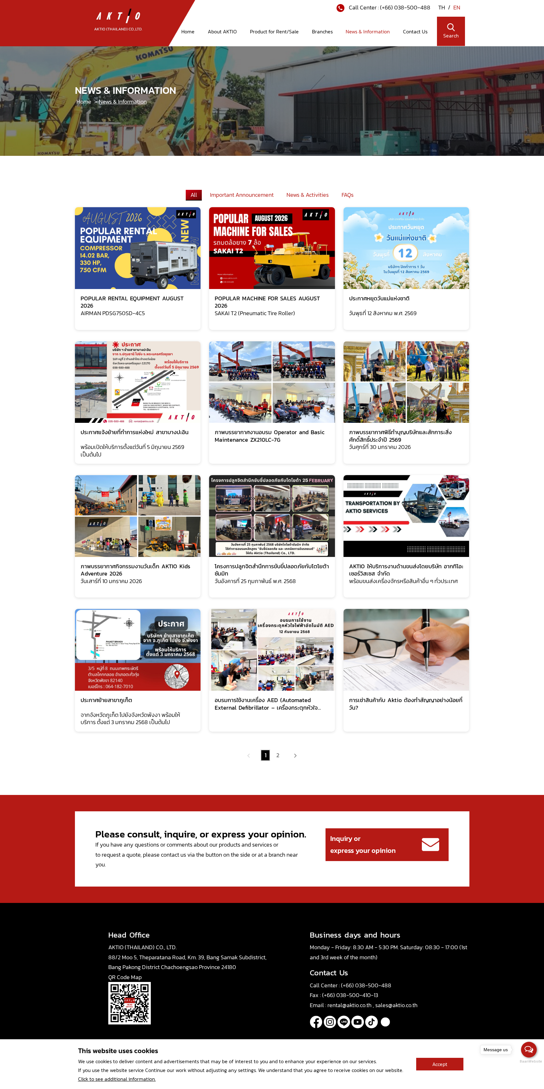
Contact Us (415, 31)
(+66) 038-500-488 (405, 7)
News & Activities (307, 194)
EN (456, 7)
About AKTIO (222, 31)
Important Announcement (242, 194)
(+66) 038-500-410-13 (350, 995)
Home (188, 31)
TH (442, 7)
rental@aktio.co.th (350, 1005)
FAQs (348, 194)
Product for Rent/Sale (274, 31)
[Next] (295, 755)
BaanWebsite (529, 1061)
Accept (439, 1064)
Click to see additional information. (117, 1079)
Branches (322, 31)
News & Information (368, 31)
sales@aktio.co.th (396, 1005)
